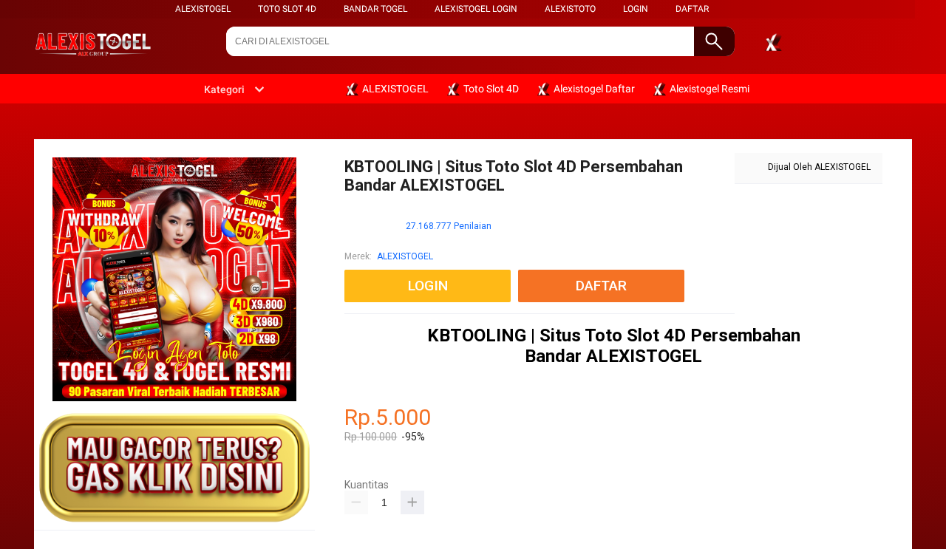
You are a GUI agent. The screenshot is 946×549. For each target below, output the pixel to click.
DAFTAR (692, 9)
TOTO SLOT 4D (287, 9)
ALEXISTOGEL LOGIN (476, 9)
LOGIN (635, 9)
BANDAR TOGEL (375, 9)
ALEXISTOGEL (203, 9)
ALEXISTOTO (570, 9)
